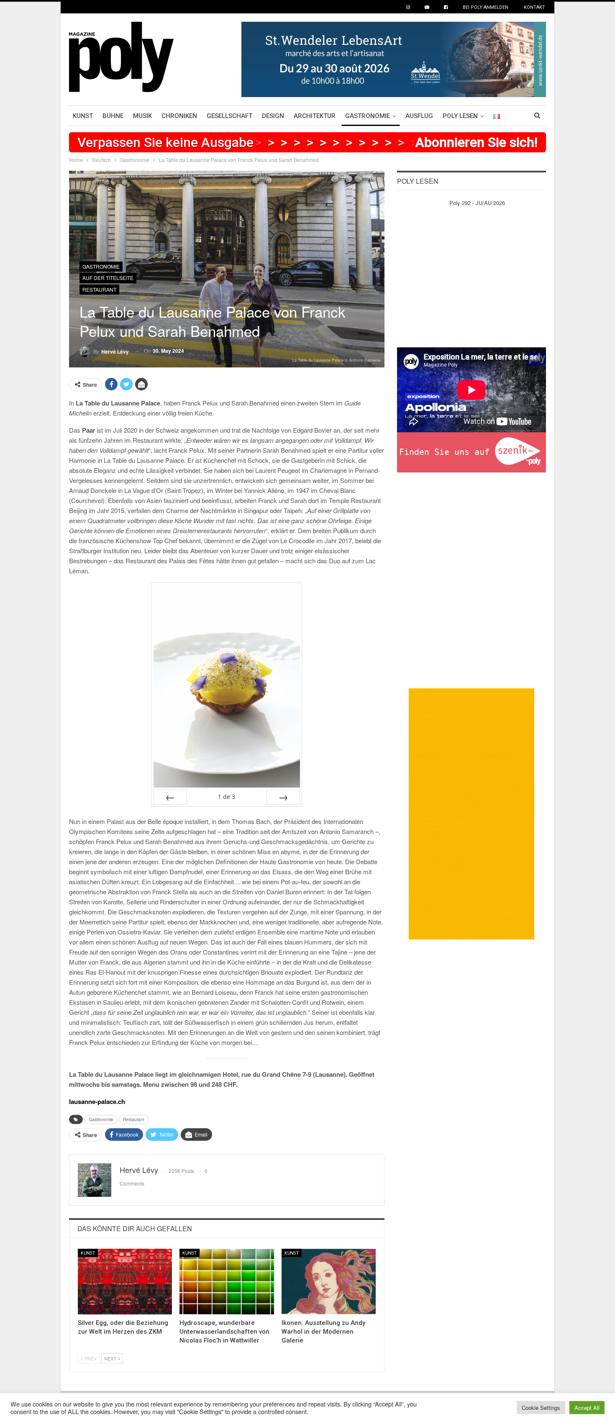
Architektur (315, 116)
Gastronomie (367, 116)
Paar (88, 430)
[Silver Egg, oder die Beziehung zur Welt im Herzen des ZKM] (125, 1282)
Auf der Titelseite (107, 277)
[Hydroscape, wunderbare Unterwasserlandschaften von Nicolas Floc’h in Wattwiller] (226, 1282)
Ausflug (419, 116)
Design (273, 116)
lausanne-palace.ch (97, 1101)
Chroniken (179, 116)
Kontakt (534, 7)
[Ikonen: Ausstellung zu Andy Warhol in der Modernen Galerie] (329, 1282)
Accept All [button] (587, 1408)
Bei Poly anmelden (485, 7)
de (226, 797)
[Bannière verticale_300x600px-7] (471, 813)
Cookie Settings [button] (541, 1408)
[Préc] (170, 797)
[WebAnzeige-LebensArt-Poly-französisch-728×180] (393, 58)
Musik (142, 116)
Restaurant (99, 289)
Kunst (83, 116)
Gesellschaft (229, 116)
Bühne (112, 116)
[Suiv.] (283, 797)
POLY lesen (460, 116)
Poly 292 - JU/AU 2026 (477, 203)
